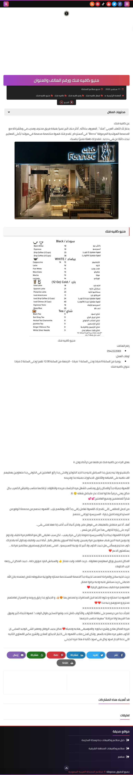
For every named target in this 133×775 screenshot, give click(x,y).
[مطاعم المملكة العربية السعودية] (66, 13)
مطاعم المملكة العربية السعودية (85, 772)
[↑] (66, 768)
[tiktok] (103, 4)
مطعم (121, 757)
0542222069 (114, 350)
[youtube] (108, 4)
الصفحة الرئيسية (114, 96)
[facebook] (119, 4)
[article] (36, 682)
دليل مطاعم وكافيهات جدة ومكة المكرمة (103, 740)
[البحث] (6, 4)
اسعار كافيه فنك (93, 96)
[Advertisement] (66, 43)
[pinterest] (97, 4)
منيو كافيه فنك (43, 96)
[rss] (92, 4)
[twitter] (114, 4)
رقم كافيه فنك (74, 96)
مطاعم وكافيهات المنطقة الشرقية (107, 748)
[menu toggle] (127, 4)
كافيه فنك (59, 96)
